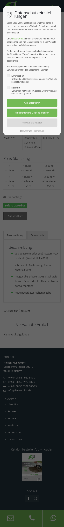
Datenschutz (18, 38)
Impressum (39, 131)
